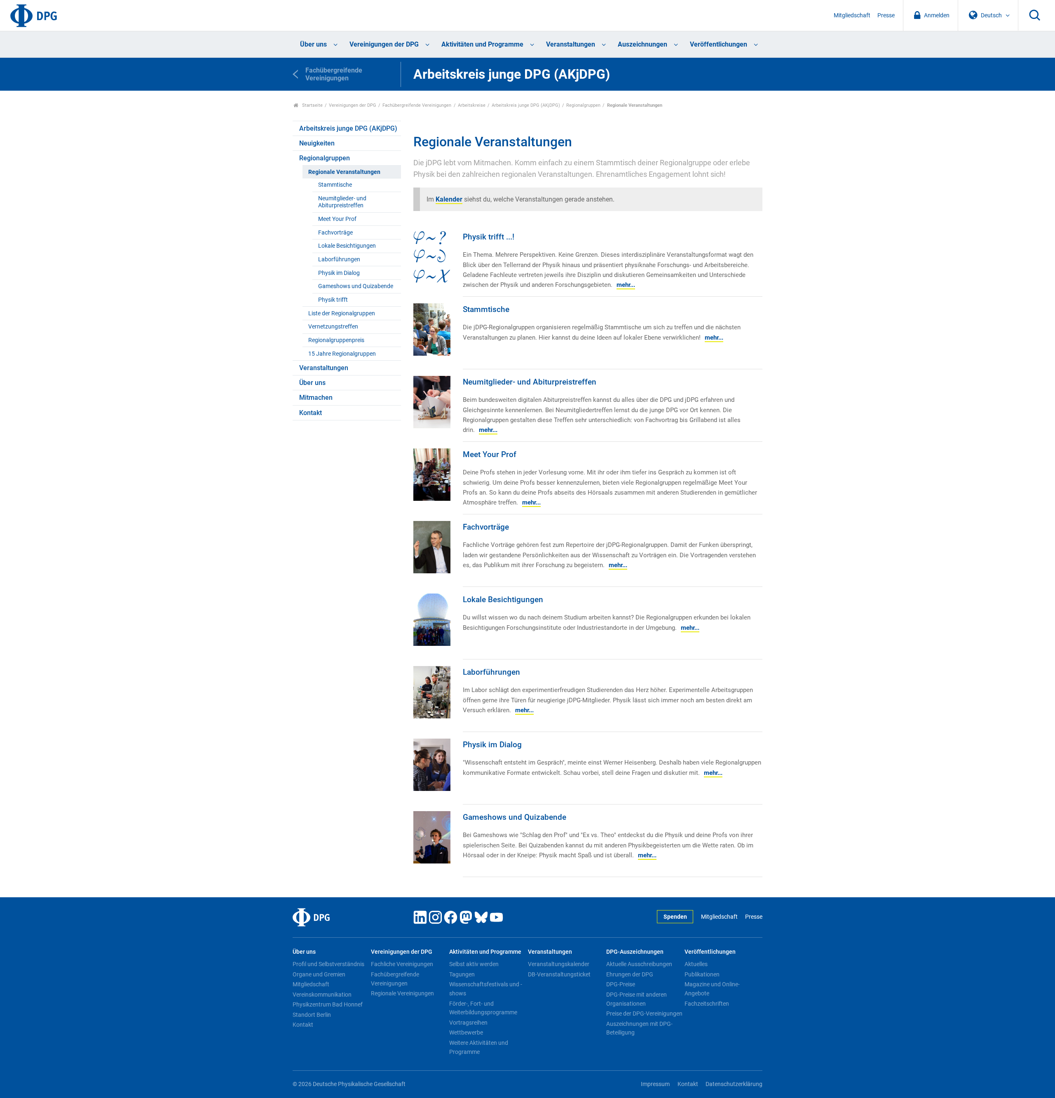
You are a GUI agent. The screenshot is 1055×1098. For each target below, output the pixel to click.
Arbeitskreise (471, 105)
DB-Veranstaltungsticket (559, 974)
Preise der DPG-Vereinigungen (644, 1013)
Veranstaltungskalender (558, 964)
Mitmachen (316, 397)
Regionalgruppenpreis (336, 340)
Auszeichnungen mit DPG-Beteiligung (639, 1028)
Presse (886, 15)
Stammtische (335, 184)
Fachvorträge (335, 232)
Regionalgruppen (583, 105)
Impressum (655, 1084)
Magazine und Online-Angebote (712, 989)
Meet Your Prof (337, 219)
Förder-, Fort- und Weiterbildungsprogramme (483, 1008)
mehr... (626, 285)
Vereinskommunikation (322, 994)
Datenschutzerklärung (734, 1084)
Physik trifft (333, 299)
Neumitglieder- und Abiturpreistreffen (342, 202)
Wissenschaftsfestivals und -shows (485, 989)
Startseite (312, 105)
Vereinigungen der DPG (384, 44)
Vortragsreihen (468, 1022)
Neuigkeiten (317, 143)
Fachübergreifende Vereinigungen (416, 105)
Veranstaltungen (570, 44)
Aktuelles (696, 964)
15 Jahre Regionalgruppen (342, 353)
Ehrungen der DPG (629, 974)
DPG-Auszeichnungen (634, 951)
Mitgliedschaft (852, 15)
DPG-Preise (620, 984)
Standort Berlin (312, 1014)
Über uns (313, 44)
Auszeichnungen (642, 44)
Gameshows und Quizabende (355, 286)
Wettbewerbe (466, 1032)
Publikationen (702, 974)
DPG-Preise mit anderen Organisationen (636, 999)
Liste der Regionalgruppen (341, 313)
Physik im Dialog (339, 273)
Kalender (449, 199)
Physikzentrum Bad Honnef (328, 1004)
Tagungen (462, 974)
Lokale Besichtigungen (347, 245)
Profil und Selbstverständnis (328, 964)
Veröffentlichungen (718, 44)
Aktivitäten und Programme (482, 44)
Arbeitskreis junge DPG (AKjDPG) (526, 105)
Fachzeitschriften (707, 1003)
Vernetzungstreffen (333, 326)
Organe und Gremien (319, 974)
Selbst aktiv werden (474, 964)
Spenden (675, 916)
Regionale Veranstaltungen (344, 172)
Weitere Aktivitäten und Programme (478, 1047)
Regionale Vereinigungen (402, 993)
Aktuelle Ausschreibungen (639, 964)
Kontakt (310, 413)
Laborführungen (339, 259)
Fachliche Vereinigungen (402, 964)
